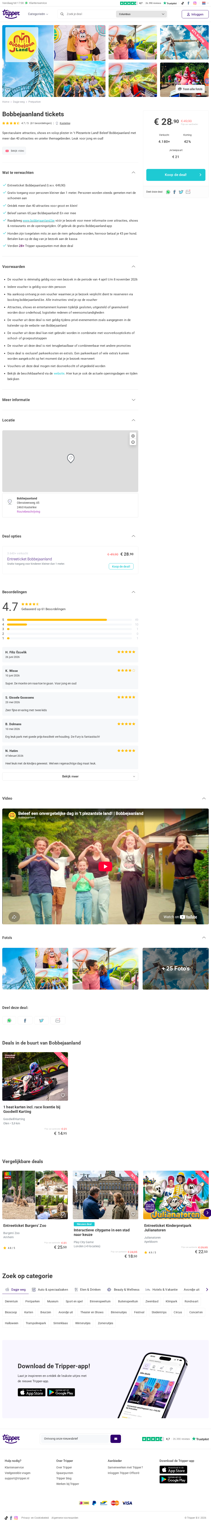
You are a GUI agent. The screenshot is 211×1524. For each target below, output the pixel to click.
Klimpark (171, 1301)
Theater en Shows (92, 1312)
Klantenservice (14, 1467)
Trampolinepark (36, 1323)
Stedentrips (159, 1312)
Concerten (196, 1312)
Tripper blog (64, 1478)
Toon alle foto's (192, 89)
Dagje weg (19, 101)
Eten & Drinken (90, 1289)
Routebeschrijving (28, 511)
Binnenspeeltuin (100, 1301)
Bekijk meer (70, 776)
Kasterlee (65, 123)
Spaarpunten (64, 1473)
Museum (53, 1301)
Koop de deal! (121, 566)
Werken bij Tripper (67, 1484)
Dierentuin (11, 1301)
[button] (8, 91)
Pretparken (34, 101)
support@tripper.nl (17, 1478)
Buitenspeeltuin (128, 1301)
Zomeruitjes (105, 1323)
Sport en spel (74, 1301)
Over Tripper (64, 1467)
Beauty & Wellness (127, 1289)
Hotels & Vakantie (165, 1289)
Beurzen (45, 1312)
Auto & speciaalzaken (53, 1289)
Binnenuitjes (119, 1312)
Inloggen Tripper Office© (123, 1473)
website (59, 373)
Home (5, 101)
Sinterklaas (60, 1323)
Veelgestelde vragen (18, 1473)
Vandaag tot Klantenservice (24, 3)
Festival (139, 1312)
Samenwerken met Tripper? (125, 1467)
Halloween (12, 1323)
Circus (178, 1312)
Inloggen (197, 14)
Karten (28, 1312)
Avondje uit (191, 1289)
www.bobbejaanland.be (39, 220)
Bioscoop (11, 1312)
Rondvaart (191, 1301)
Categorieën (36, 14)
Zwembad (151, 1301)
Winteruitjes (82, 1323)
